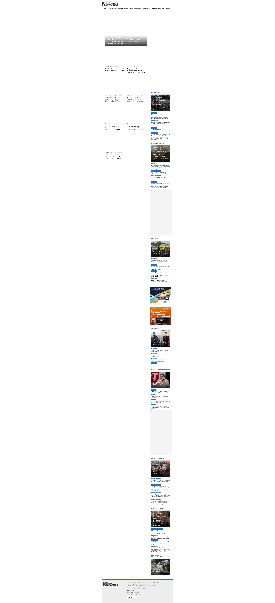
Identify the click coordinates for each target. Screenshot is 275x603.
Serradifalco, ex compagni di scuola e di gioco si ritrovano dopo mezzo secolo (160, 482)
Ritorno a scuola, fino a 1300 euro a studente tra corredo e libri (160, 360)
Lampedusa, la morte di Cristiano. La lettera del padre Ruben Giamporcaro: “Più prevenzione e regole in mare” (160, 274)
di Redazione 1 (156, 107)
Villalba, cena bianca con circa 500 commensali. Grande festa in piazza (160, 537)
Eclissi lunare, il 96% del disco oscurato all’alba (158, 355)
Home (109, 8)
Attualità (120, 8)
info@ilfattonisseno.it (142, 587)
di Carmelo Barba (156, 523)
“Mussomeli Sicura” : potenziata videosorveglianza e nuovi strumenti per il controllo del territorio (160, 532)
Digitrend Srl (141, 588)
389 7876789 (152, 587)
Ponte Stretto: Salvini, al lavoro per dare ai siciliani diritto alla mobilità (160, 392)
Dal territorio (137, 8)
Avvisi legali (161, 8)
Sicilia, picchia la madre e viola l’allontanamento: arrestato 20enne (160, 173)
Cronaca (114, 8)
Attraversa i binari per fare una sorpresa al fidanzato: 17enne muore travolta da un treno (160, 262)
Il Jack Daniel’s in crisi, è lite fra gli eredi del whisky (159, 350)
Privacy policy (130, 590)
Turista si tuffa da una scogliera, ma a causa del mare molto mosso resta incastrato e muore (160, 268)
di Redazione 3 (156, 473)
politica (126, 8)
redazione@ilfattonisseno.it (151, 585)
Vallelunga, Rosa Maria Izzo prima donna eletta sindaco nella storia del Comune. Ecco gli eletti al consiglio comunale (160, 495)
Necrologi (154, 8)
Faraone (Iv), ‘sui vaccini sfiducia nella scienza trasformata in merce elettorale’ (160, 407)
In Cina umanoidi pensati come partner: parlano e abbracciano (159, 365)
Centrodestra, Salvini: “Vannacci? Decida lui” (159, 397)
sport (131, 8)
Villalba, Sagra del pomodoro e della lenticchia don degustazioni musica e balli (160, 543)
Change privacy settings (133, 592)
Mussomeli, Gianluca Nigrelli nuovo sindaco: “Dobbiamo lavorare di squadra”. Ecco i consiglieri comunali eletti (160, 503)
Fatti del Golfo (146, 8)
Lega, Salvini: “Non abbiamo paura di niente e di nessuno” (160, 402)
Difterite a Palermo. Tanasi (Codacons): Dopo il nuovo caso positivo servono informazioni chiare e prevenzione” (160, 282)
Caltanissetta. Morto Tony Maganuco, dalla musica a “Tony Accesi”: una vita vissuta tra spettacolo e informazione (160, 124)
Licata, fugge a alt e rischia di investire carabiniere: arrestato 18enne (159, 179)
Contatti (168, 8)
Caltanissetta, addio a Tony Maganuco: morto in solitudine (159, 130)
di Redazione (118, 37)
